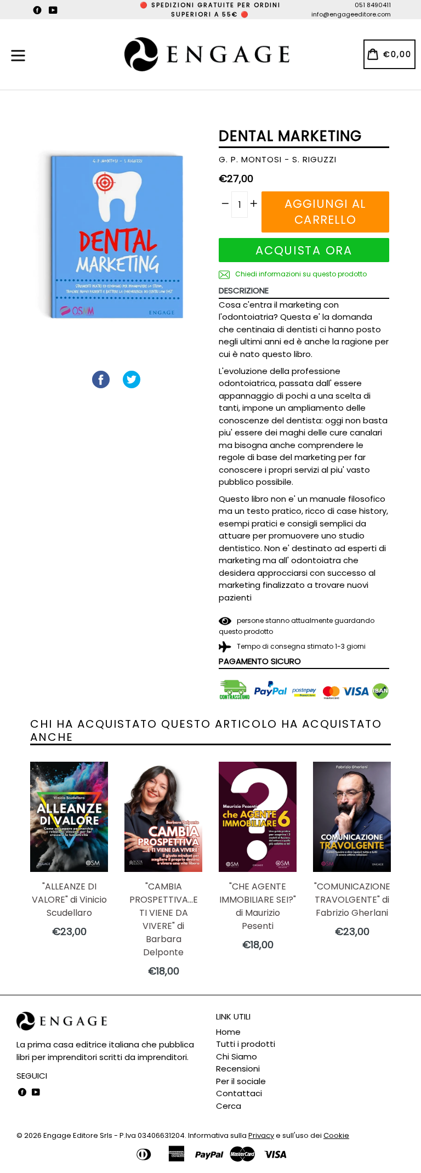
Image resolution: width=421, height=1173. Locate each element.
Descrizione (244, 290)
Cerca (228, 1106)
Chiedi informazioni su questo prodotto (300, 274)
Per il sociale (241, 1081)
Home (228, 1032)
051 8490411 (373, 5)
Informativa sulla (231, 1135)
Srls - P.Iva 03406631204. (144, 1135)
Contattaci (239, 1093)
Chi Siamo (236, 1056)
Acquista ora (303, 250)
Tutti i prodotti (245, 1044)
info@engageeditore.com (351, 14)
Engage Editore (70, 1135)
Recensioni (238, 1068)
